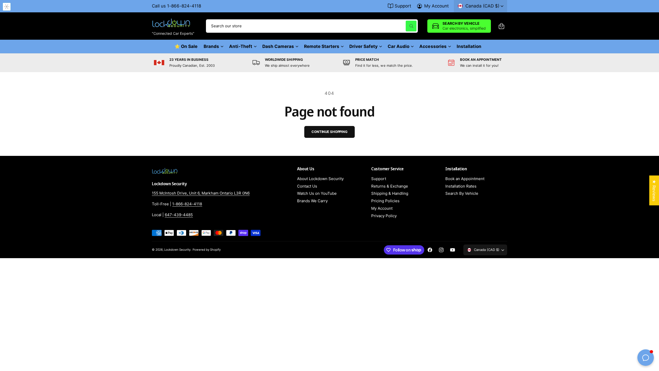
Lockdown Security (177, 249)
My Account (436, 6)
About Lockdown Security (320, 178)
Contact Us (307, 186)
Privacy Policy (384, 215)
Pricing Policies (385, 200)
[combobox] (312, 26)
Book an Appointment (464, 178)
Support (403, 6)
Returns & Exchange (389, 186)
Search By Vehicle (461, 193)
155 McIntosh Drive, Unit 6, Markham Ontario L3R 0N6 (201, 193)
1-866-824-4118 (187, 203)
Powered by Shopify (206, 249)
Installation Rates (460, 186)
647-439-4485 (179, 214)
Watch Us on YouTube (317, 193)
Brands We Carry (312, 200)
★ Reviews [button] (654, 190)
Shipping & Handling (389, 193)
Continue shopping (329, 132)
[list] (329, 63)
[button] (501, 26)
